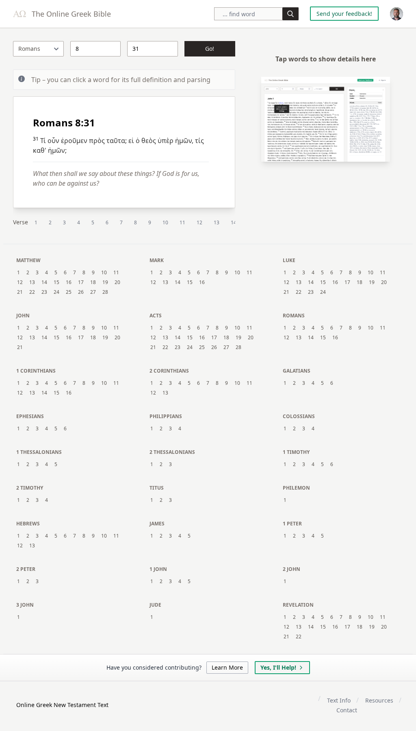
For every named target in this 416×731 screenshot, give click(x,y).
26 (81, 292)
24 (56, 292)
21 (20, 292)
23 (44, 292)
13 (216, 222)
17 (81, 282)
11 (182, 222)
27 (93, 292)
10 (165, 222)
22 (32, 292)
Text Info (339, 700)
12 (199, 222)
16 (69, 282)
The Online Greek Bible (70, 14)
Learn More (227, 667)
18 (93, 282)
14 (233, 222)
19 (105, 282)
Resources (379, 700)
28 (105, 292)
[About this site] (396, 13)
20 (117, 282)
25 (69, 292)
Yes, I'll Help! (278, 667)
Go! (209, 48)
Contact (346, 710)
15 (56, 282)
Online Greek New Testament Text (62, 705)
